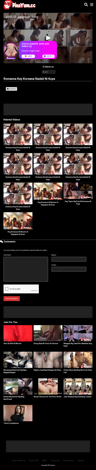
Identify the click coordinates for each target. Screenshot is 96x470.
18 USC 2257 (33, 461)
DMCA (44, 461)
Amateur (12, 89)
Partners (81, 461)
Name (54, 255)
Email (54, 265)
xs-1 (45, 72)
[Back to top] (88, 462)
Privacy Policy (68, 461)
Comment (7, 255)
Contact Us (54, 461)
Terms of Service (18, 461)
